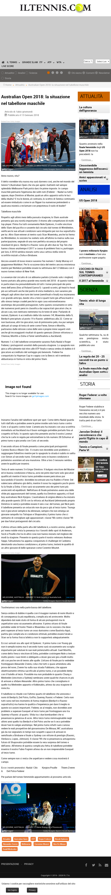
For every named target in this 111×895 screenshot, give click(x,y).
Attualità (6, 839)
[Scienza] (58, 72)
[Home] (3, 62)
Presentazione (10, 864)
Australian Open (20, 839)
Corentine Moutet (42, 844)
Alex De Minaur (59, 844)
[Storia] (62, 72)
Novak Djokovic (61, 839)
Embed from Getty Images (10, 121)
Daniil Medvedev (10, 849)
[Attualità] (49, 72)
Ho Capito (12, 890)
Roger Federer (45, 839)
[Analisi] (53, 72)
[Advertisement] (55, 36)
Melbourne (26, 844)
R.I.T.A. (67, 875)
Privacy (29, 864)
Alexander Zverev (10, 844)
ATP (33, 839)
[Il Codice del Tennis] (94, 469)
